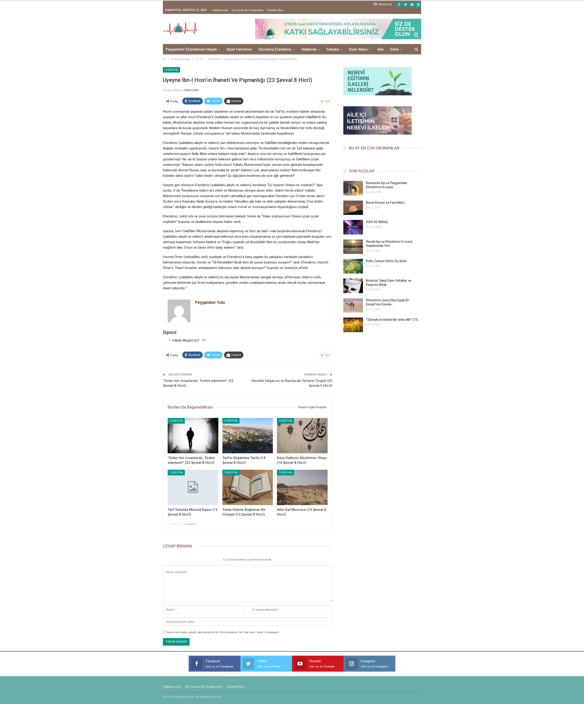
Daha (394, 49)
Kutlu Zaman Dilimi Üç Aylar (386, 261)
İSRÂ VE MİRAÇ (377, 222)
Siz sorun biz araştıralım (248, 10)
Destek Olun (275, 10)
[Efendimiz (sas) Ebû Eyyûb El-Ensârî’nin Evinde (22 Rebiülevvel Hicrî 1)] (353, 305)
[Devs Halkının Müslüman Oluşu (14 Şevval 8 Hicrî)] (302, 435)
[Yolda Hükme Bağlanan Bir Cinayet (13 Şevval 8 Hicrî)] (247, 487)
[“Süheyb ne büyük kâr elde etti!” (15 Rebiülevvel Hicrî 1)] (353, 325)
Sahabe (332, 49)
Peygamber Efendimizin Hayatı (191, 49)
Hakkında (309, 49)
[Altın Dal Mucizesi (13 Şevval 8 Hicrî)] (302, 487)
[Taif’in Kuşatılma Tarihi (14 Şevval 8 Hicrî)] (247, 435)
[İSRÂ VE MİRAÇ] (353, 227)
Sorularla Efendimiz (275, 49)
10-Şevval (171, 69)
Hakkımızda (220, 10)
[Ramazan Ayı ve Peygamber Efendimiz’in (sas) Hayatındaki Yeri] (353, 188)
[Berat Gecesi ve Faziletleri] (353, 208)
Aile (380, 49)
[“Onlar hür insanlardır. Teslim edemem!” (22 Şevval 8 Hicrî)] (193, 435)
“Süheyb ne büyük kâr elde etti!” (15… (393, 319)
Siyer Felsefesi (239, 49)
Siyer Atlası (358, 49)
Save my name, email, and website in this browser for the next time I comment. (223, 632)
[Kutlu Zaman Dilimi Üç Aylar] (353, 266)
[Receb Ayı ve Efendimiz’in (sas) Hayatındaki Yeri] (353, 247)
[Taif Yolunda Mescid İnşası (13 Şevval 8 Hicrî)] (193, 487)
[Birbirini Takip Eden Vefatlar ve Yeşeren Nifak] (353, 286)
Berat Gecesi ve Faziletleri (385, 202)
